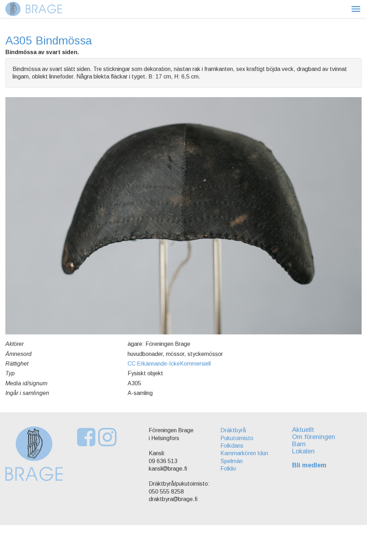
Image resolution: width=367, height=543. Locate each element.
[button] (356, 9)
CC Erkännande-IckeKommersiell (169, 364)
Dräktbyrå (233, 430)
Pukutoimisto (236, 438)
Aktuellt (303, 429)
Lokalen (303, 451)
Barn (299, 444)
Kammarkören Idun (244, 453)
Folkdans (231, 446)
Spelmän (231, 461)
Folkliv (228, 469)
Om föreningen (313, 436)
